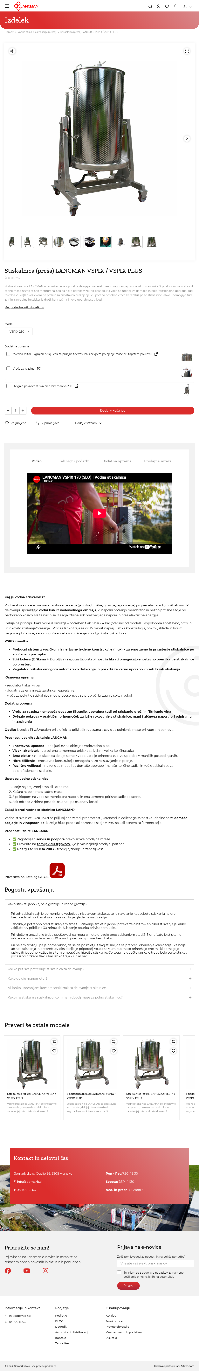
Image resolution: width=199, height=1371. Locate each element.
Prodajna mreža (158, 461)
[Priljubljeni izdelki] (167, 6)
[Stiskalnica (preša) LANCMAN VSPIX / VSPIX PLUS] (32, 1064)
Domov (9, 32)
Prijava (128, 1286)
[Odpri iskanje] (150, 6)
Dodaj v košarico (112, 410)
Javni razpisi (114, 1321)
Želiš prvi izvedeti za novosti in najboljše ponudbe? (151, 1256)
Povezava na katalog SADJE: (27, 877)
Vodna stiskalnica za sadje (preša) (37, 32)
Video (37, 461)
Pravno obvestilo (117, 1326)
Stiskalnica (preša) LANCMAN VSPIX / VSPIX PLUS (89, 32)
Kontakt (60, 1338)
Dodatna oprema (116, 461)
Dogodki (61, 1326)
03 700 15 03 (26, 1190)
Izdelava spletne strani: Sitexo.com (174, 1366)
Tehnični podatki (74, 461)
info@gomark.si (29, 1182)
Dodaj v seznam (86, 423)
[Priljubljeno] (54, 1051)
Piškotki (111, 1338)
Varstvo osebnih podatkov (124, 1332)
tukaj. (170, 1277)
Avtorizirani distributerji (71, 1332)
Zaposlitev (62, 1343)
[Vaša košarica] (175, 6)
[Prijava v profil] (158, 6)
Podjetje (61, 1315)
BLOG (59, 1321)
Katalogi (111, 1315)
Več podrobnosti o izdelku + (24, 307)
